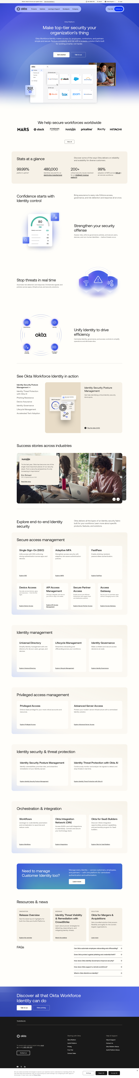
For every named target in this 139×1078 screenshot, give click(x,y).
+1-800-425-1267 (27, 1047)
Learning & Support (54, 9)
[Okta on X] (21, 1067)
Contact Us (109, 1043)
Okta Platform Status (112, 1046)
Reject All (101, 1073)
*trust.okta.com (21, 1021)
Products (34, 9)
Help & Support (111, 1040)
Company (75, 9)
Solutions (42, 9)
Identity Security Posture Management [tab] (27, 386)
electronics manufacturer (53, 175)
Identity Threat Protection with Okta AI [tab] (27, 392)
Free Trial (70, 1050)
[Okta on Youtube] (17, 1067)
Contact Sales (71, 1053)
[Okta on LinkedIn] (25, 1067)
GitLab (118, 173)
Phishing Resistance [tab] (25, 398)
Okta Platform (71, 1040)
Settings (88, 1073)
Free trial (110, 9)
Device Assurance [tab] (24, 402)
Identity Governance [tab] (25, 405)
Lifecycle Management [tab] (26, 409)
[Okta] (22, 9)
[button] (92, 428)
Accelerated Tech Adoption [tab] (28, 413)
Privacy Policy (37, 1075)
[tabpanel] (83, 407)
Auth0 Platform (72, 1043)
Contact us (119, 9)
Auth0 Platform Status (113, 1050)
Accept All (114, 1073)
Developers (66, 9)
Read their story (26, 481)
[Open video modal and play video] (63, 407)
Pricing (69, 1046)
